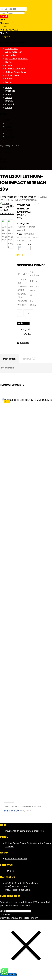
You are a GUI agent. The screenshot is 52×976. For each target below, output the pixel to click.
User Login (5, 152)
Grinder (9, 78)
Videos (8, 97)
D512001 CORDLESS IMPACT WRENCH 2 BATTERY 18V (34, 203)
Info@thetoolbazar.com (18, 889)
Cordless (10, 65)
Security (38, 843)
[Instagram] (13, 870)
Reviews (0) (29, 358)
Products (10, 90)
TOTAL (29, 244)
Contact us (11, 858)
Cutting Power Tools (15, 72)
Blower (9, 62)
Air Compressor (13, 52)
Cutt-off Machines (15, 68)
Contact (9, 104)
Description (9, 358)
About (8, 94)
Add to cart (23, 323)
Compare (5, 148)
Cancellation (32, 830)
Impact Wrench (27, 196)
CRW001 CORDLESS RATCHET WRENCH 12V (38, 203)
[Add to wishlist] (12, 812)
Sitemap (9, 846)
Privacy (47, 843)
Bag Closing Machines (16, 58)
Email (3, 910)
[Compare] (22, 812)
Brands (9, 100)
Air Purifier (10, 55)
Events (8, 107)
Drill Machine (12, 75)
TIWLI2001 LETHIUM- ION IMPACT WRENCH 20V (28, 237)
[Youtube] (10, 870)
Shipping (21, 830)
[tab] (9, 358)
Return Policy (12, 843)
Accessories (11, 48)
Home (8, 87)
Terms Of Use (27, 843)
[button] (11, 206)
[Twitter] (8, 870)
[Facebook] (6, 870)
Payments (10, 830)
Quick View (17, 812)
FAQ (42, 830)
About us (22, 858)
